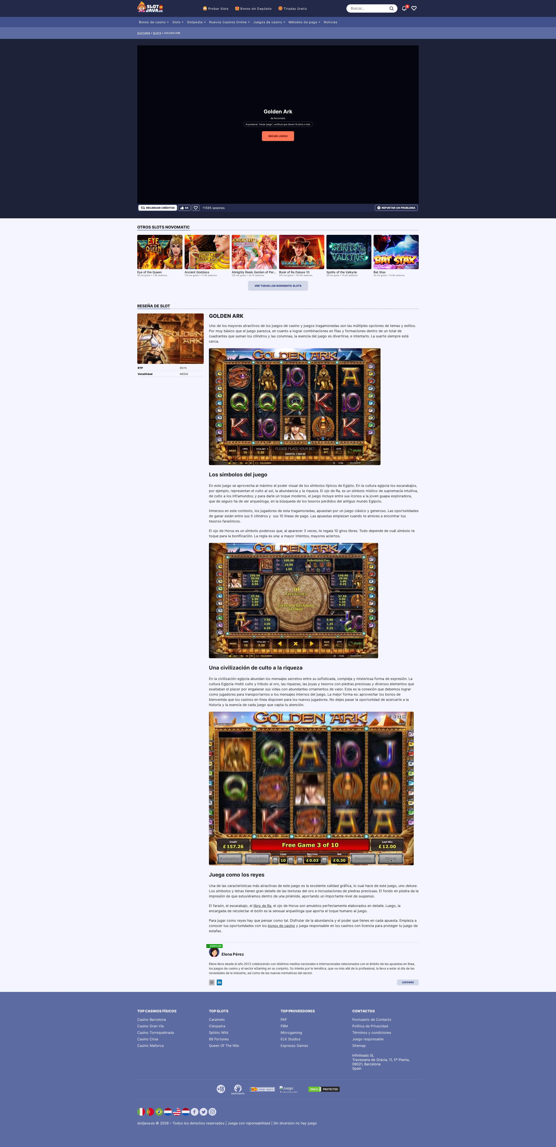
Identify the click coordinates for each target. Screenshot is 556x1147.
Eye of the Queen (149, 272)
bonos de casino (281, 925)
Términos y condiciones (371, 1032)
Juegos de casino (267, 22)
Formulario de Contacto (371, 1019)
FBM (284, 1026)
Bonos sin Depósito (256, 8)
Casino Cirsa (147, 1039)
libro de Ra (262, 905)
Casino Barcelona (151, 1019)
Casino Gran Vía (150, 1026)
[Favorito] (195, 208)
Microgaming (291, 1032)
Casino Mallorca (150, 1045)
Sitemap (359, 1045)
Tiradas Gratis (295, 8)
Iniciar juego (278, 136)
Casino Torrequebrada (155, 1032)
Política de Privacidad (370, 1026)
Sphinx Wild (218, 1032)
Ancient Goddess (197, 272)
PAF (284, 1019)
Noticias (330, 22)
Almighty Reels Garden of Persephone (259, 272)
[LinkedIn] (219, 982)
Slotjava (143, 33)
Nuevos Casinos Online (228, 22)
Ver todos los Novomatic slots (278, 285)
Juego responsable (368, 1039)
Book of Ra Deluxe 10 (294, 272)
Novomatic (279, 118)
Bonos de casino (152, 22)
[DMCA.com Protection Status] (324, 1089)
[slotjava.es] (150, 8)
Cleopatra (217, 1026)
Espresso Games (294, 1045)
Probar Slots (218, 8)
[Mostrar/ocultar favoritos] (414, 8)
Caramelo (217, 1019)
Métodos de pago (303, 22)
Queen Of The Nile (224, 1045)
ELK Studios (290, 1039)
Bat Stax (380, 272)
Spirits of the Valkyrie (341, 272)
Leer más (408, 982)
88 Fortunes (219, 1039)
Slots (176, 22)
